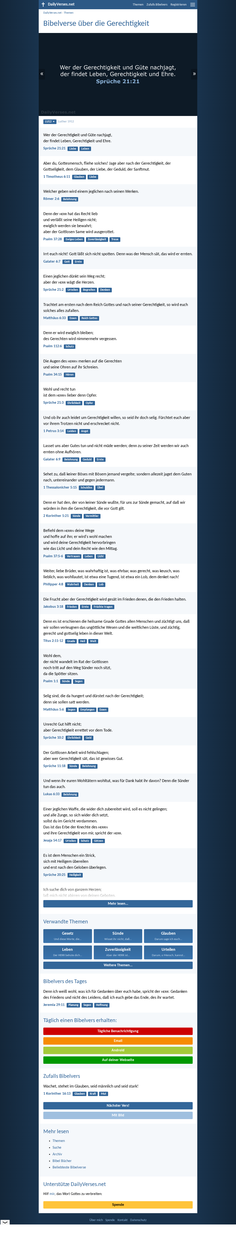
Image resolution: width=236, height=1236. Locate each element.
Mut (103, 1093)
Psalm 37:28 (52, 239)
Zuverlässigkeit (97, 239)
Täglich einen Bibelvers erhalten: (80, 1020)
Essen (73, 318)
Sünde (76, 516)
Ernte (78, 261)
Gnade (71, 641)
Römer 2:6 (51, 199)
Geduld (87, 459)
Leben (85, 148)
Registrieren (178, 4)
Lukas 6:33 (51, 794)
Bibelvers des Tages (65, 981)
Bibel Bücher (62, 1161)
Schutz (70, 346)
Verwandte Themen (65, 922)
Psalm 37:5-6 (53, 556)
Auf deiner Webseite (118, 1060)
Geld (88, 737)
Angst (84, 431)
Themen (138, 4)
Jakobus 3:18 (53, 607)
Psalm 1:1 (50, 681)
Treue (114, 239)
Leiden (72, 431)
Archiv (57, 1154)
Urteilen (73, 289)
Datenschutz (138, 1220)
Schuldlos (86, 487)
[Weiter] (118, 893)
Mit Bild (118, 1115)
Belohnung (70, 199)
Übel (100, 487)
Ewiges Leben (74, 239)
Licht (101, 556)
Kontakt (123, 1220)
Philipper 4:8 (53, 584)
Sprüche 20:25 (54, 875)
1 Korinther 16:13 (57, 1094)
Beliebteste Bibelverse (69, 1167)
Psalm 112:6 (52, 346)
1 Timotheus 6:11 (56, 177)
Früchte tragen (103, 606)
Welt (93, 641)
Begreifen (89, 289)
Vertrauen (73, 556)
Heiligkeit (75, 875)
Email (118, 1041)
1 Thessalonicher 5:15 (60, 487)
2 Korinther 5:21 (56, 516)
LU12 (48, 121)
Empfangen (87, 709)
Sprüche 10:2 (53, 738)
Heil (82, 641)
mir (52, 1194)
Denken (105, 289)
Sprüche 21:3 (53, 403)
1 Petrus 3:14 (53, 431)
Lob (101, 584)
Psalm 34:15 (52, 374)
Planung (73, 1005)
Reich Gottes (89, 318)
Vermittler (92, 516)
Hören (70, 374)
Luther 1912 (66, 121)
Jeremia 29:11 (54, 1005)
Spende (118, 1205)
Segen (79, 681)
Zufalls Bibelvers (157, 4)
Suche (57, 1148)
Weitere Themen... (118, 965)
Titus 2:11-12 (53, 641)
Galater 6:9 (51, 459)
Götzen (98, 840)
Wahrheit (73, 584)
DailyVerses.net (52, 12)
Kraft (93, 1093)
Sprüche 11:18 (54, 766)
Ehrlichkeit (74, 403)
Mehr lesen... (118, 904)
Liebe (72, 148)
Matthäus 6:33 (54, 318)
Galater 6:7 (51, 262)
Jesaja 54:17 (52, 840)
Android (118, 1050)
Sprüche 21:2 (53, 290)
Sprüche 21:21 (54, 148)
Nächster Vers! (118, 1106)
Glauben (79, 176)
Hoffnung (102, 1005)
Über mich (96, 1220)
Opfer (89, 403)
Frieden (72, 606)
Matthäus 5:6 (53, 709)
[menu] (192, 6)
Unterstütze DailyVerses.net (74, 1184)
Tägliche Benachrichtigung (118, 1031)
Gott (67, 261)
